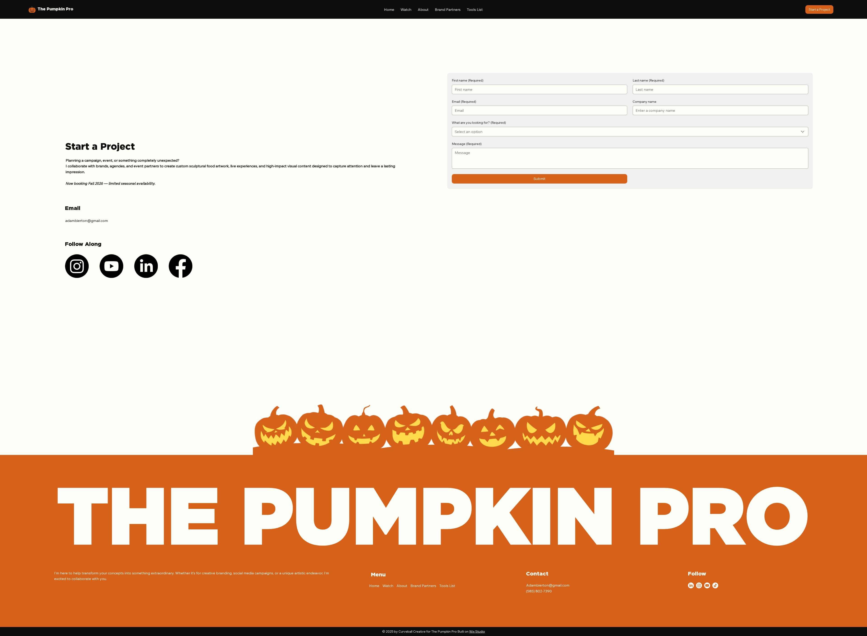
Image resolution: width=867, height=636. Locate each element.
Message (467, 144)
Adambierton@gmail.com (547, 585)
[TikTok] (715, 585)
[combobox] (630, 131)
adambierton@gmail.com (86, 220)
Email (464, 102)
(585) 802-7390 (539, 591)
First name (467, 80)
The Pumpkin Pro (55, 9)
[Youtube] (111, 266)
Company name (644, 102)
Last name (648, 80)
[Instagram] (77, 266)
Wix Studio (477, 631)
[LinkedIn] (146, 266)
